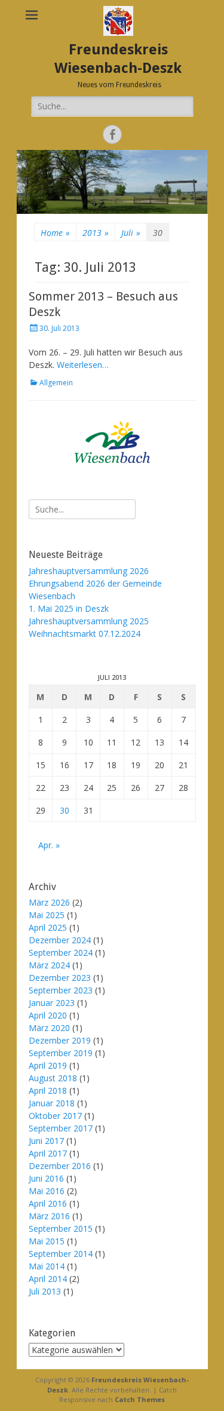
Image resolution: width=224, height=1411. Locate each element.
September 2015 (61, 1228)
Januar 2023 (52, 1002)
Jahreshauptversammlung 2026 (89, 570)
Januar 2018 (52, 1103)
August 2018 (53, 1078)
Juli (130, 232)
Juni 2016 (46, 1178)
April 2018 (48, 1090)
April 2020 (48, 1015)
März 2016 (49, 1216)
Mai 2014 (47, 1266)
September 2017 (61, 1128)
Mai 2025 (47, 915)
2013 (95, 232)
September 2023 (61, 990)
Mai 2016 (47, 1191)
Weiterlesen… (83, 364)
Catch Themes (140, 1399)
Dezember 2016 (60, 1165)
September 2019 (61, 1053)
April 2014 (48, 1278)
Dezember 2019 (60, 1040)
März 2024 (49, 965)
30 (64, 810)
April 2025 (48, 927)
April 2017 (48, 1153)
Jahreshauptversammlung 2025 (89, 621)
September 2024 (61, 952)
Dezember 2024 (60, 940)
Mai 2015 (47, 1241)
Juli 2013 (45, 1291)
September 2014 (61, 1253)
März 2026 (49, 902)
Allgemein (56, 383)
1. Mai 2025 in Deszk (69, 608)
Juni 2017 (46, 1140)
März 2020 (49, 1027)
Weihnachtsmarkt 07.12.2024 (84, 633)
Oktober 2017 (55, 1115)
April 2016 (48, 1203)
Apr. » (49, 845)
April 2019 (48, 1065)
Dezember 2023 (60, 977)
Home (55, 232)
